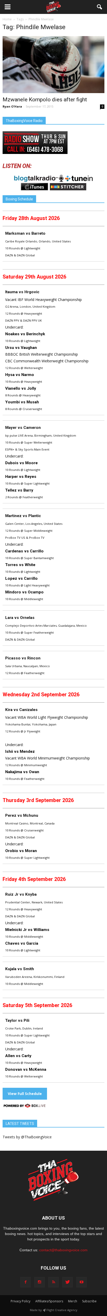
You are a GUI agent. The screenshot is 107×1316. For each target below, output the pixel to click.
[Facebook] (25, 1282)
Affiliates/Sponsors (49, 1301)
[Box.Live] (25, 1106)
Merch (72, 1301)
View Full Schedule (25, 1093)
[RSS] (53, 1282)
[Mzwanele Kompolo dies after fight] (53, 64)
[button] (99, 7)
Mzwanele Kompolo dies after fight (45, 99)
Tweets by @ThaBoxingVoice (27, 1136)
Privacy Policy (20, 1301)
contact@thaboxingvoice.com (63, 1250)
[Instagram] (39, 1282)
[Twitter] (67, 1282)
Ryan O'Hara (12, 106)
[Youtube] (81, 1282)
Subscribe (89, 1301)
